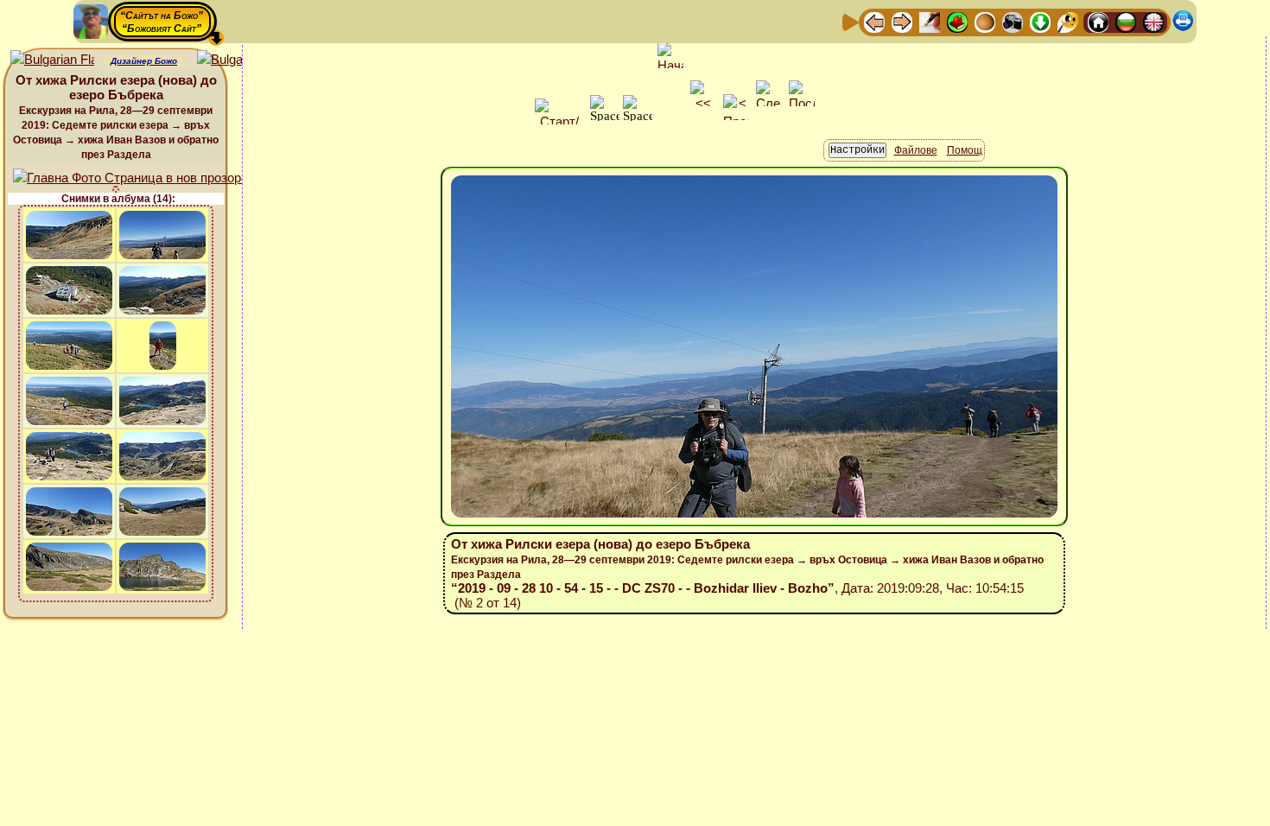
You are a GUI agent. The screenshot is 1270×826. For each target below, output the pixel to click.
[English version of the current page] (52, 60)
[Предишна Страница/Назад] (874, 21)
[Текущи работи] (985, 21)
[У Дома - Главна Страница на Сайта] (1098, 21)
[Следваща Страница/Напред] (902, 21)
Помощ (964, 150)
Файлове (915, 150)
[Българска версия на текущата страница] (239, 60)
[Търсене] (1067, 21)
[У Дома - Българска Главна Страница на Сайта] (1125, 21)
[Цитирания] (957, 21)
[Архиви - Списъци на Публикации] (929, 21)
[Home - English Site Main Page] (1153, 21)
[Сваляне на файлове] (1040, 21)
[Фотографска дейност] (1012, 21)
